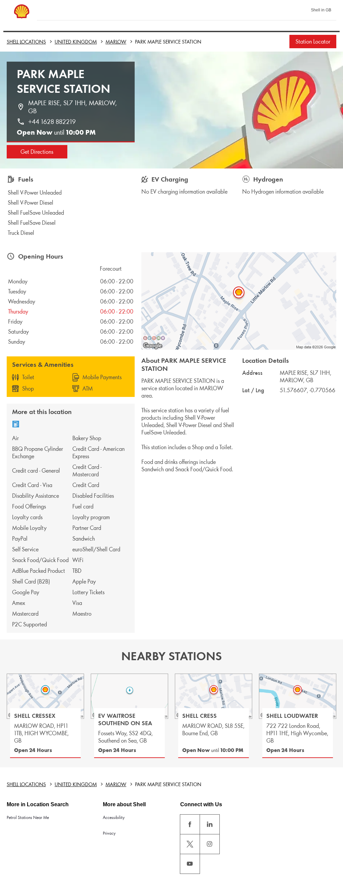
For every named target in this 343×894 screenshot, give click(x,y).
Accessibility (114, 817)
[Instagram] (210, 844)
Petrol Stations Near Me (28, 817)
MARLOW (116, 42)
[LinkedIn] (210, 824)
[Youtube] (190, 864)
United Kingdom (76, 42)
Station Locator (312, 41)
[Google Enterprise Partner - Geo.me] (154, 338)
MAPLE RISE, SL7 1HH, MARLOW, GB (73, 107)
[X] (190, 844)
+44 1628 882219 (52, 122)
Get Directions (36, 151)
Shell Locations (26, 42)
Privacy (109, 833)
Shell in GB (321, 10)
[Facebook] (190, 824)
